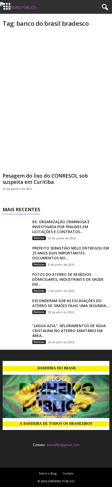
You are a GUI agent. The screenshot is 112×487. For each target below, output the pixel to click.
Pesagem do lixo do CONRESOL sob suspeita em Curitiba (45, 178)
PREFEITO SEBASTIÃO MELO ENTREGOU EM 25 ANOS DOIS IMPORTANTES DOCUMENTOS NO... (70, 253)
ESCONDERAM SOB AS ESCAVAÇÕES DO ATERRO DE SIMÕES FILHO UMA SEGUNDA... (70, 303)
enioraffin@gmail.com (63, 445)
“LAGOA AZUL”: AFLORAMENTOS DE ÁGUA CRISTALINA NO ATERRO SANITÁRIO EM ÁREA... (69, 330)
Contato (68, 473)
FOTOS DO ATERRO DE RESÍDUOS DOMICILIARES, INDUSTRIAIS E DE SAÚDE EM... (68, 279)
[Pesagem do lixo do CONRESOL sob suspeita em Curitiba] (56, 102)
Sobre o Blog (48, 473)
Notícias (39, 238)
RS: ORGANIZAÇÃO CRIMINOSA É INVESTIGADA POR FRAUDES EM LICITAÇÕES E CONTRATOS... (61, 226)
